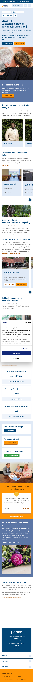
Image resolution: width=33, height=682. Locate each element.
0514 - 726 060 (25, 1)
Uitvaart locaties (6, 676)
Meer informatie (21, 284)
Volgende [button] (29, 199)
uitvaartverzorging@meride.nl (16, 643)
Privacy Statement (21, 679)
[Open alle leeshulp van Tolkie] (15, 15)
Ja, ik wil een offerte (11, 443)
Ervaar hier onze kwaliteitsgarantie (10, 542)
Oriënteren (5, 661)
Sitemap (19, 676)
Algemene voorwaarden (7, 679)
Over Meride (5, 667)
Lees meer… (26, 508)
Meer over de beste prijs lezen (9, 365)
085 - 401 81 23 (16, 648)
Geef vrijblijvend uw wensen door (11, 253)
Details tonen (24, 348)
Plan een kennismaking (11, 455)
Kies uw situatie (19, 43)
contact (21, 636)
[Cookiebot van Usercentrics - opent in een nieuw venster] (24, 322)
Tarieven (4, 656)
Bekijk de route (9, 284)
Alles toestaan (16, 353)
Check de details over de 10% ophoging (11, 597)
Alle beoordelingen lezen (16, 516)
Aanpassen (16, 358)
